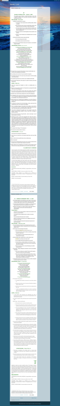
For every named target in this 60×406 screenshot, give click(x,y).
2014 (40, 47)
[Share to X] (31, 191)
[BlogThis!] (30, 191)
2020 (40, 40)
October (41, 26)
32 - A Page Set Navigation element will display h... (44, 21)
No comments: (26, 191)
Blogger (40, 403)
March (41, 33)
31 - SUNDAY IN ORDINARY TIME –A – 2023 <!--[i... (44, 24)
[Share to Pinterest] (33, 191)
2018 (40, 42)
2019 (40, 41)
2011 (40, 51)
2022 (40, 37)
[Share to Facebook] (32, 191)
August (41, 28)
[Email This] (29, 191)
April (41, 32)
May (41, 31)
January (41, 36)
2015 (40, 46)
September (42, 27)
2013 (40, 48)
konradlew (33, 403)
